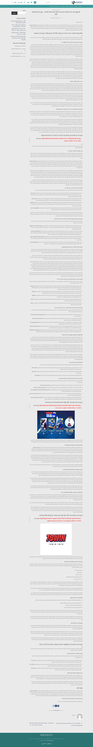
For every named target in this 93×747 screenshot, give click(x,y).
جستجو (24, 10)
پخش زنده (80, 6)
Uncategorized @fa (56, 10)
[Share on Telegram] (54, 706)
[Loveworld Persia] (76, 2)
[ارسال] (35, 2)
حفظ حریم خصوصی (38, 739)
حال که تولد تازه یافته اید (19, 49)
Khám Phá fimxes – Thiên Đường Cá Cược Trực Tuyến (19, 33)
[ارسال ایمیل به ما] (47, 735)
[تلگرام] (41, 735)
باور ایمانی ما (55, 739)
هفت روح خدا (17, 46)
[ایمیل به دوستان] (56, 706)
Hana (52, 18)
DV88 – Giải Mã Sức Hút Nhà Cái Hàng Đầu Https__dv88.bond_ (19, 25)
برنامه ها (75, 6)
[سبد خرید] (28, 2)
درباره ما (63, 6)
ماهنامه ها (71, 6)
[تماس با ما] (45, 735)
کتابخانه (67, 6)
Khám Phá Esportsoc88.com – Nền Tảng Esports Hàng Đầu (18, 22)
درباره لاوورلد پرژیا (48, 739)
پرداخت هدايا (57, 6)
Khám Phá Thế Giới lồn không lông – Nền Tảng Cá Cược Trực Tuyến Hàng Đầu (18, 38)
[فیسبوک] (52, 735)
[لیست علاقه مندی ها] (31, 2)
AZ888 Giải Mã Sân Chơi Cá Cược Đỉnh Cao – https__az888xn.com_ (18, 29)
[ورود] (25, 2)
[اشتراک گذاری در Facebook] (58, 706)
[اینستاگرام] (50, 735)
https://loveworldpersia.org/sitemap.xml (74, 698)
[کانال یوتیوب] (43, 735)
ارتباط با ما (52, 6)
